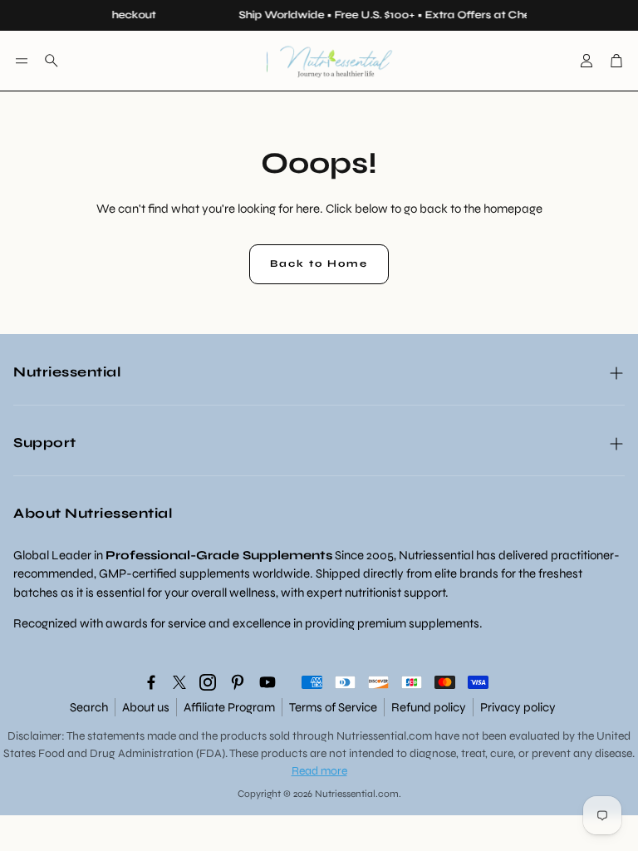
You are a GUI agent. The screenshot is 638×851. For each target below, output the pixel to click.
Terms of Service (333, 707)
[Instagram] (207, 682)
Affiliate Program (229, 707)
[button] (21, 60)
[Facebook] (151, 682)
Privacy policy (518, 707)
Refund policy (428, 707)
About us (145, 707)
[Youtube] (267, 682)
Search (89, 707)
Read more (319, 771)
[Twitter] (179, 682)
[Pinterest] (237, 682)
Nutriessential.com (384, 736)
